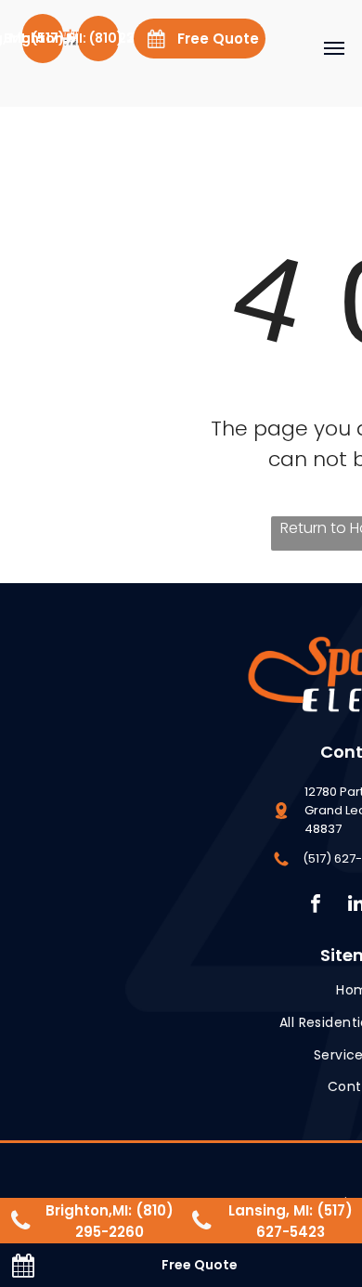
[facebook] (316, 905)
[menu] (334, 48)
